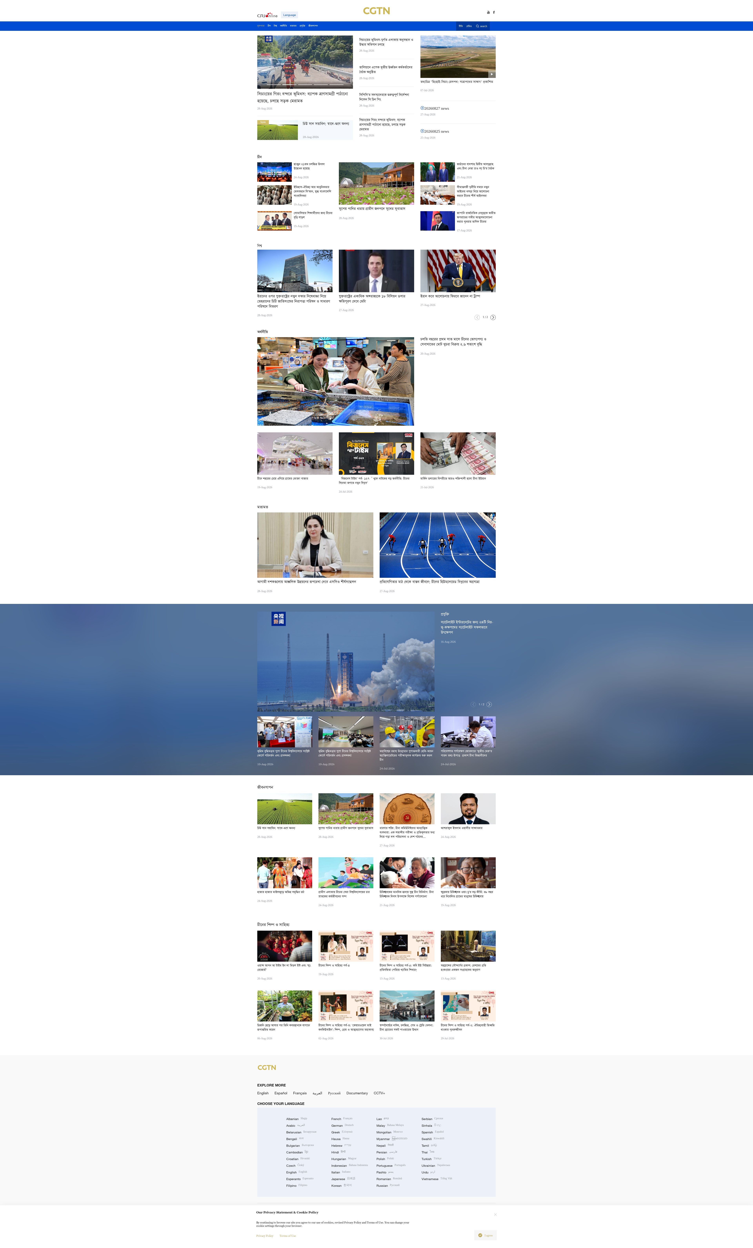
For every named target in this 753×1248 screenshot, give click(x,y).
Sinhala (431, 1125)
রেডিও (469, 26)
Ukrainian (436, 1166)
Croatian (298, 1159)
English (263, 1093)
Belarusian (301, 1132)
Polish (385, 1159)
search (483, 26)
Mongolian (389, 1132)
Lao (382, 1119)
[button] (274, 84)
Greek (341, 1132)
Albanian (296, 1119)
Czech (295, 1166)
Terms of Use (288, 1235)
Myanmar (391, 1139)
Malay (390, 1125)
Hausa (340, 1139)
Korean (341, 1186)
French (341, 1119)
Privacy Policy (264, 1235)
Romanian (389, 1179)
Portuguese (391, 1166)
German (342, 1125)
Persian (386, 1152)
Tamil (429, 1146)
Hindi (338, 1152)
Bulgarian (300, 1146)
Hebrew (341, 1146)
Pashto (385, 1172)
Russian (388, 1186)
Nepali (385, 1146)
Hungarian (343, 1159)
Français (300, 1093)
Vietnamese (437, 1179)
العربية (317, 1093)
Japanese (343, 1179)
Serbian (432, 1119)
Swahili (433, 1139)
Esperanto (300, 1179)
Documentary (357, 1093)
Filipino (296, 1186)
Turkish (431, 1159)
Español (281, 1093)
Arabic (295, 1125)
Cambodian (297, 1152)
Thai (428, 1152)
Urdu (428, 1172)
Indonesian (349, 1166)
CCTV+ (379, 1093)
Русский (334, 1093)
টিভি (461, 26)
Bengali (295, 1139)
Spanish (433, 1132)
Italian (340, 1172)
